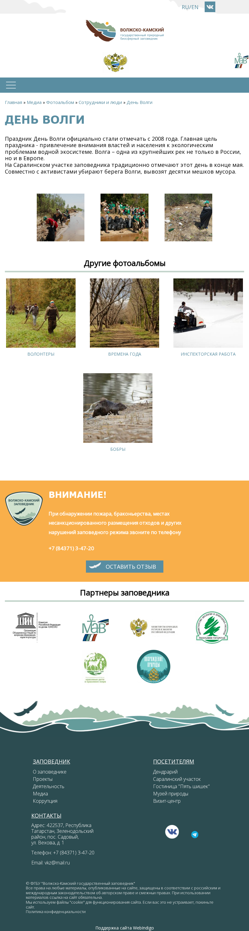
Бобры (117, 449)
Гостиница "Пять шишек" (181, 786)
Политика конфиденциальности (56, 911)
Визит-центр (167, 801)
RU (185, 7)
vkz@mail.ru (57, 862)
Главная (13, 102)
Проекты (43, 779)
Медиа (34, 102)
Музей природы (170, 793)
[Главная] (124, 31)
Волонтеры (40, 354)
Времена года (124, 354)
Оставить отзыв (131, 566)
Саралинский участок (177, 779)
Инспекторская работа (208, 354)
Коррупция (45, 801)
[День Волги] (60, 217)
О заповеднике (50, 771)
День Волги (139, 102)
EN (195, 7)
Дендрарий (165, 771)
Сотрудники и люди (100, 102)
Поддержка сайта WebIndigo (124, 928)
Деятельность (48, 786)
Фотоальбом (60, 102)
